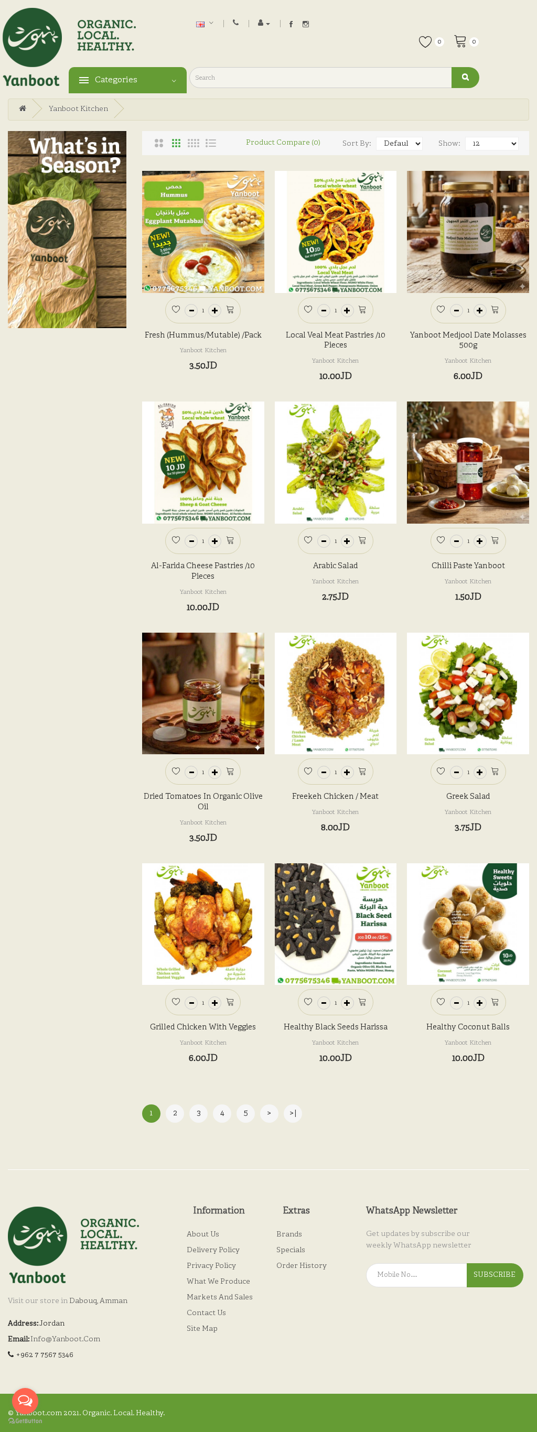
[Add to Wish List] (176, 309)
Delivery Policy (213, 1250)
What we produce (218, 1281)
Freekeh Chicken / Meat (335, 797)
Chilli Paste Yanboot (468, 566)
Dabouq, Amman (98, 1301)
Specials (290, 1250)
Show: (449, 143)
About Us (203, 1234)
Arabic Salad (335, 566)
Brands (289, 1234)
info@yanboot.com (65, 1339)
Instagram (306, 24)
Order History (301, 1266)
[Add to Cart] (230, 309)
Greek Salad (468, 797)
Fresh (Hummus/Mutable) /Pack (203, 336)
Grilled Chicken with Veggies (203, 1028)
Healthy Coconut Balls (468, 1028)
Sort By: (356, 143)
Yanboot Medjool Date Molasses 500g (468, 341)
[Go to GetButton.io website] (25, 1421)
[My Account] (264, 23)
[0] (460, 40)
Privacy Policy (211, 1266)
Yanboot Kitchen (78, 109)
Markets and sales (220, 1297)
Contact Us (206, 1313)
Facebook (291, 24)
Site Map (202, 1329)
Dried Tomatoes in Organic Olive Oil (203, 802)
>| (293, 1114)
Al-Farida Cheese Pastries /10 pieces (203, 571)
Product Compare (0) (283, 142)
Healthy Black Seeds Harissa (336, 1028)
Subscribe (494, 1275)
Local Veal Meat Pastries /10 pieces (335, 341)
